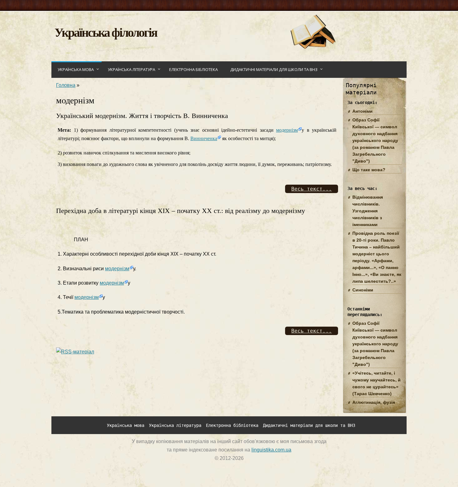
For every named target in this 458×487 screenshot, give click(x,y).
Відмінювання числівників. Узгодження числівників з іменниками (367, 211)
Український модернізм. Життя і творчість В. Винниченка (142, 116)
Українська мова (76, 69)
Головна (65, 85)
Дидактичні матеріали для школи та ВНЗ (273, 69)
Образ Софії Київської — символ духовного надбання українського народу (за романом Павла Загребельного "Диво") (375, 140)
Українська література (131, 69)
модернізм (287, 130)
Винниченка (203, 138)
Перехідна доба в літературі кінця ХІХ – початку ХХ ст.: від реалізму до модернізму (180, 211)
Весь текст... (311, 189)
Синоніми (362, 289)
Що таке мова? (368, 169)
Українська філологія (106, 32)
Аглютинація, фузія (373, 402)
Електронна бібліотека (193, 69)
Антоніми (362, 111)
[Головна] (313, 47)
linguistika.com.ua (271, 449)
